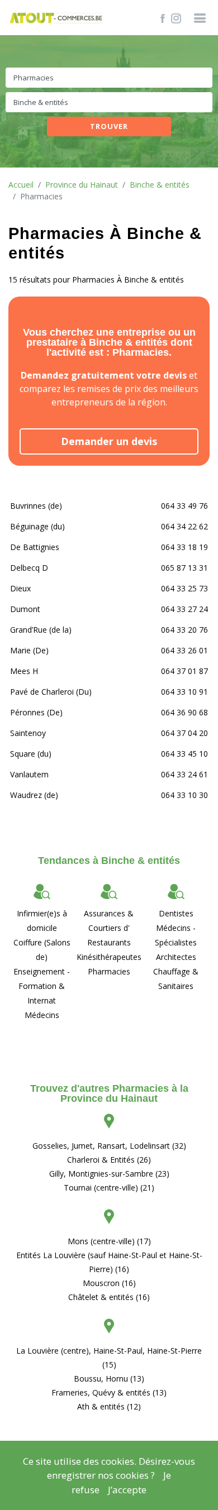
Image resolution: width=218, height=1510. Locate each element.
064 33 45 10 (184, 753)
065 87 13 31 (184, 567)
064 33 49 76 (184, 505)
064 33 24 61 (184, 774)
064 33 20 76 (184, 629)
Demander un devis (109, 441)
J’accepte (127, 1489)
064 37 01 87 (184, 671)
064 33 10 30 (184, 795)
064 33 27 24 (184, 609)
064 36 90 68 (184, 712)
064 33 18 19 (184, 547)
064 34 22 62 (184, 526)
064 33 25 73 (184, 588)
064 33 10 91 (184, 691)
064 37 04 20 (184, 733)
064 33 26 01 (184, 650)
